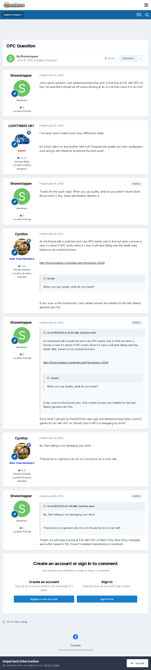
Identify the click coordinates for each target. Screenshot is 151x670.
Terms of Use (51, 665)
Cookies (76, 645)
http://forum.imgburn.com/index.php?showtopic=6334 (72, 262)
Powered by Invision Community (75, 649)
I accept (138, 663)
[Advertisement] (75, 30)
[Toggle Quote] (45, 278)
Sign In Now (107, 599)
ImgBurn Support (46, 60)
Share (111, 58)
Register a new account (43, 599)
